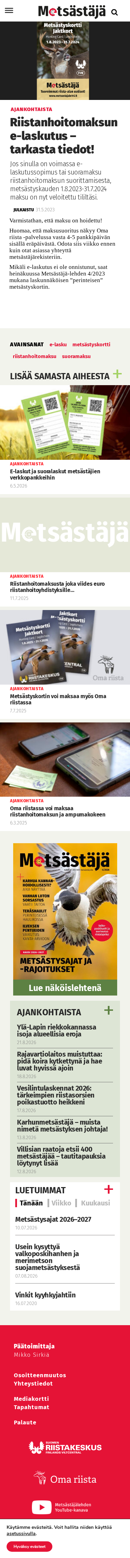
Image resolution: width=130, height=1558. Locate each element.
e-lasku (58, 344)
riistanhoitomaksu (35, 356)
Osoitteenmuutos (40, 1375)
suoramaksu (76, 356)
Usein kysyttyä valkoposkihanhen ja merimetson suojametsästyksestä (48, 1257)
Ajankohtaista (49, 1012)
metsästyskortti (91, 344)
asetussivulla (21, 1534)
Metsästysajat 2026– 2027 (53, 1219)
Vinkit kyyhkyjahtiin (45, 1295)
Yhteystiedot (33, 1383)
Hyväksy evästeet (29, 1546)
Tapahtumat (32, 1407)
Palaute (25, 1422)
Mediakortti (31, 1399)
